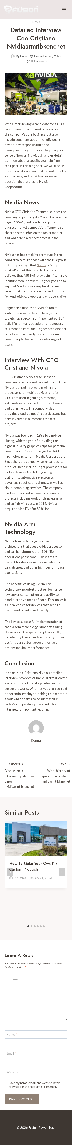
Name (11, 1034)
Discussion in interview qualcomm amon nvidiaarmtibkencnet (19, 776)
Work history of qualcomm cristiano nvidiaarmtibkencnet (55, 773)
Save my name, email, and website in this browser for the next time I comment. (34, 1084)
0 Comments (39, 61)
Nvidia (41, 265)
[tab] (28, 926)
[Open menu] (64, 9)
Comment (14, 979)
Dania (23, 56)
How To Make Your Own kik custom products (33, 866)
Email (11, 1053)
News (36, 22)
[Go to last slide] (10, 872)
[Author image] (13, 56)
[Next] (62, 872)
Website (12, 1072)
